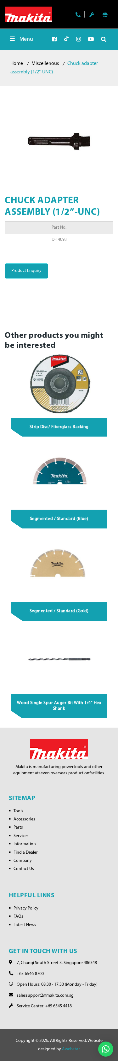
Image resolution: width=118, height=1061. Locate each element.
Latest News (25, 925)
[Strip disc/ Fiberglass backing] (59, 383)
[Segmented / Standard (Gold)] (59, 567)
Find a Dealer (26, 852)
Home (16, 63)
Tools (18, 811)
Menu (26, 39)
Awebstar (71, 1049)
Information (25, 844)
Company (23, 860)
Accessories (24, 819)
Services (21, 836)
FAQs (18, 916)
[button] (105, 1049)
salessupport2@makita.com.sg (45, 995)
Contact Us (24, 869)
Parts (18, 827)
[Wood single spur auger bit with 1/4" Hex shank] (59, 659)
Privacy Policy (26, 908)
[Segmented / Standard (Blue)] (59, 475)
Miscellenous (45, 63)
